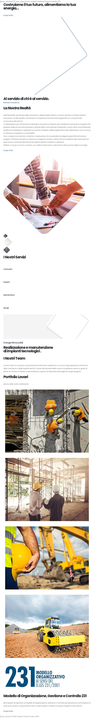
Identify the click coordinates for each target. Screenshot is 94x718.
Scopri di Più (8, 15)
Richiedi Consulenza (11, 102)
